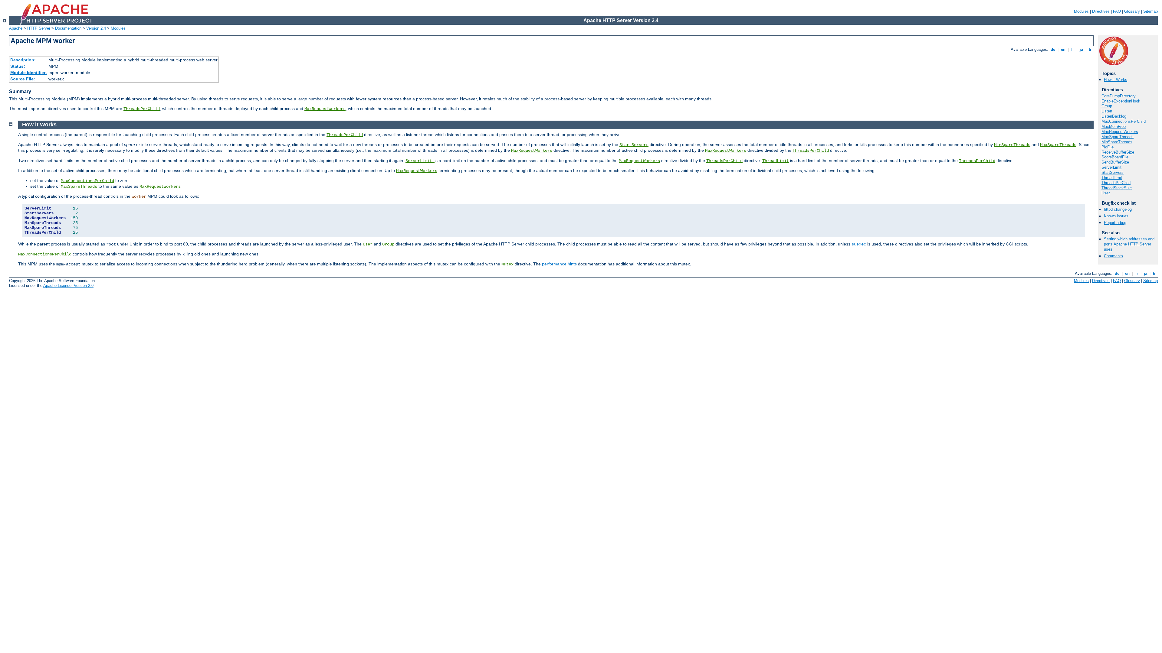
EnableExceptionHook (1120, 101)
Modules (1081, 11)
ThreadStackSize (1116, 188)
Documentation (68, 28)
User (1105, 193)
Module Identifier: (28, 72)
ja (1081, 49)
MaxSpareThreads (1117, 137)
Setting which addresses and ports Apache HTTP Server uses (1129, 244)
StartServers (1112, 172)
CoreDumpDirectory (1118, 96)
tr (1090, 49)
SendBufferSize (1115, 162)
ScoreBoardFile (1114, 157)
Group (1106, 106)
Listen (1106, 111)
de (1052, 49)
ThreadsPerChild (141, 108)
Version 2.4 (96, 28)
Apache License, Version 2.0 (68, 285)
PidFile (1107, 147)
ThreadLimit (1111, 177)
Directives (1101, 11)
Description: (23, 59)
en (1063, 49)
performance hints (559, 264)
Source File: (22, 78)
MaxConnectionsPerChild (1123, 121)
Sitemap (1150, 11)
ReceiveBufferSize (1117, 152)
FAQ (1117, 11)
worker (139, 196)
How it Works (1115, 79)
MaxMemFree (1113, 126)
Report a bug (1115, 222)
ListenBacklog (1113, 116)
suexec (859, 244)
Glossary (1132, 11)
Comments (1113, 256)
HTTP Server (38, 28)
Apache (15, 28)
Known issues (1116, 216)
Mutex (507, 264)
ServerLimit (1111, 167)
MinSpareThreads (1116, 142)
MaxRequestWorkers (325, 108)
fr (1072, 49)
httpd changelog (1118, 209)
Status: (17, 66)
